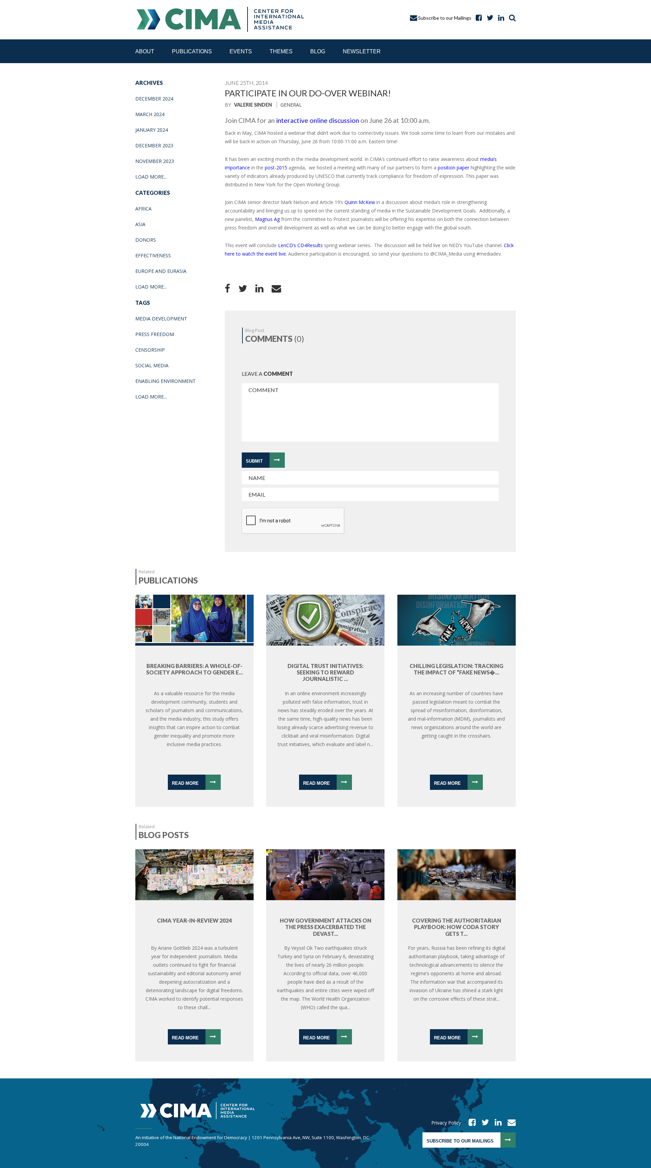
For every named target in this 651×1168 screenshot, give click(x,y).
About (144, 51)
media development (161, 318)
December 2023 (154, 145)
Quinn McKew (359, 202)
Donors (145, 240)
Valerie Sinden (253, 105)
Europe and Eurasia (160, 271)
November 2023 (154, 161)
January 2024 (151, 130)
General (291, 104)
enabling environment (165, 381)
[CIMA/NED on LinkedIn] (499, 18)
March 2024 (149, 114)
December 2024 (154, 98)
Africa (143, 208)
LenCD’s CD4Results (300, 245)
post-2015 (276, 167)
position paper (452, 167)
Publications (192, 51)
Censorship (150, 350)
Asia (140, 224)
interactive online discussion (317, 120)
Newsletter (362, 51)
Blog (317, 51)
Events (241, 51)
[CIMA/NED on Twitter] (483, 1122)
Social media (152, 365)
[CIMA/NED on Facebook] (470, 1122)
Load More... (151, 176)
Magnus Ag (267, 219)
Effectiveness (153, 255)
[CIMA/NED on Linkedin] (496, 1122)
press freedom (154, 334)
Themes (281, 51)
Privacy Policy (446, 1122)
